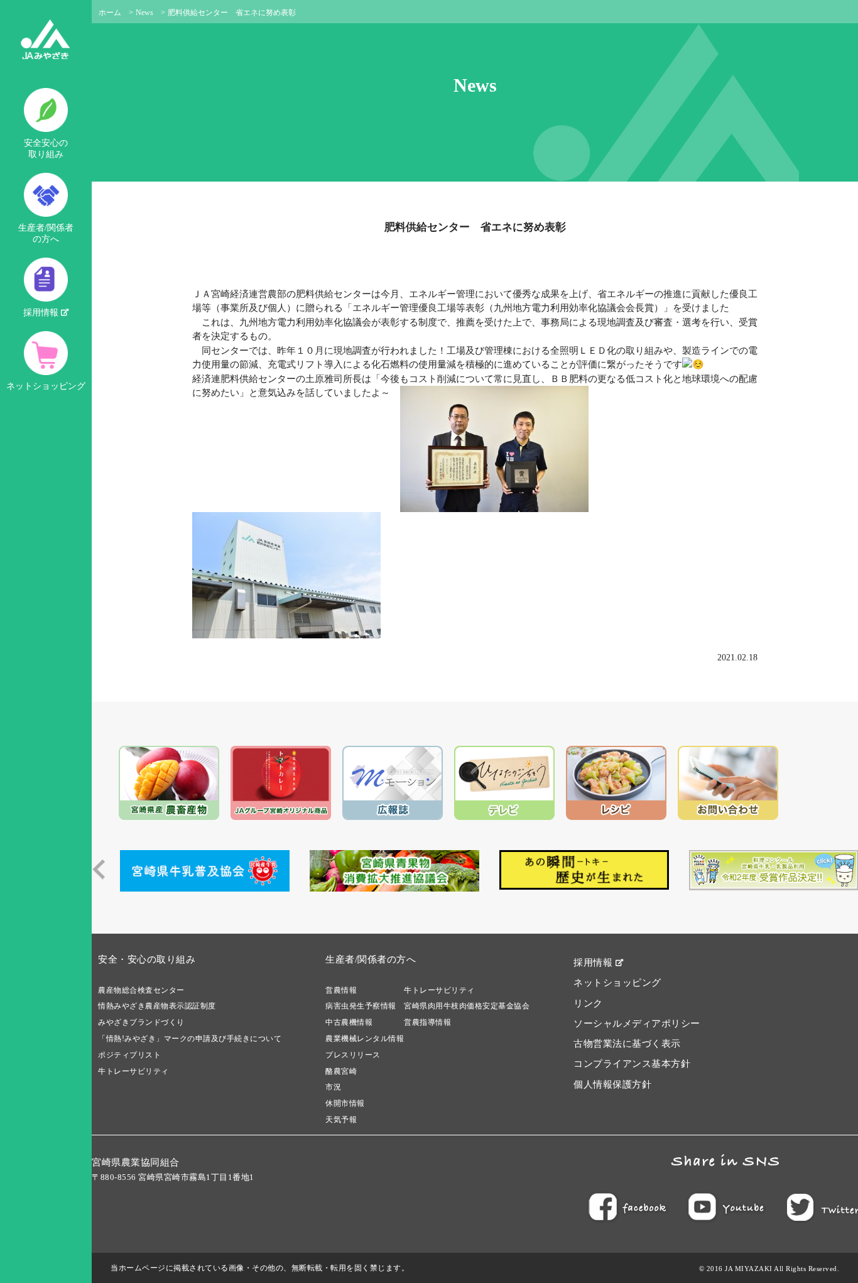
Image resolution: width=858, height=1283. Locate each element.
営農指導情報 (427, 1022)
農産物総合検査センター (141, 990)
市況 (333, 1087)
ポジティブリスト (129, 1055)
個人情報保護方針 (612, 1084)
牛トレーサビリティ (133, 1071)
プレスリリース (353, 1055)
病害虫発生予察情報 (360, 1006)
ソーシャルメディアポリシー (636, 1023)
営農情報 (341, 990)
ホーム (110, 12)
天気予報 (341, 1119)
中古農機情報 (348, 1022)
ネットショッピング (45, 386)
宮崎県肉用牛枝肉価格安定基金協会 (466, 1006)
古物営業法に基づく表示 (627, 1044)
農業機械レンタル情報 (364, 1038)
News (144, 12)
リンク (588, 1003)
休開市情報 (345, 1103)
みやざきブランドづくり (141, 1022)
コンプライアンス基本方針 (631, 1064)
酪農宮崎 (341, 1071)
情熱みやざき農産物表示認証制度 (157, 1006)
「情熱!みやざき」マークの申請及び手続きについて (189, 1038)
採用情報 (42, 312)
